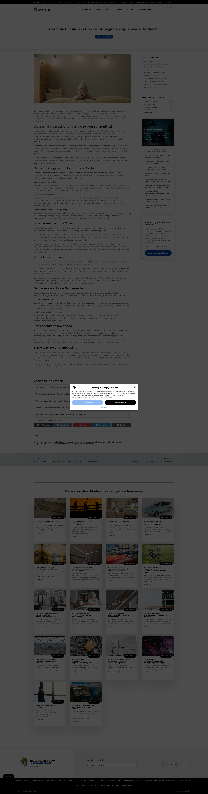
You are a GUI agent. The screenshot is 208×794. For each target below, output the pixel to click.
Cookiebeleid (103, 407)
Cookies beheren (120, 402)
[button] (135, 388)
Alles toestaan (88, 402)
